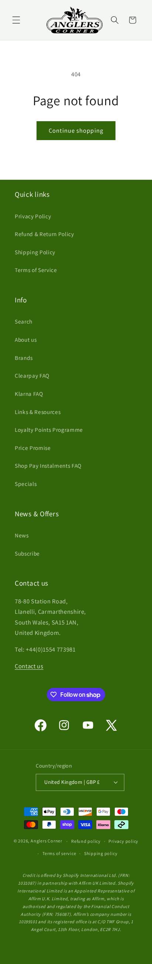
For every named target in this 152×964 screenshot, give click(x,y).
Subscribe (27, 553)
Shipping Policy (35, 252)
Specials (26, 483)
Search (23, 321)
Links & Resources (38, 411)
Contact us (29, 666)
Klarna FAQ (29, 393)
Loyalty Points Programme (49, 429)
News (22, 535)
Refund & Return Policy (44, 234)
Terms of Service (36, 270)
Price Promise (33, 447)
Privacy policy (123, 841)
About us (26, 339)
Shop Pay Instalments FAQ (48, 465)
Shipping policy (101, 853)
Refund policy (86, 841)
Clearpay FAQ (32, 375)
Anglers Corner (46, 841)
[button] (16, 20)
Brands (24, 357)
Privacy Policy (33, 216)
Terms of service (59, 853)
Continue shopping (76, 130)
